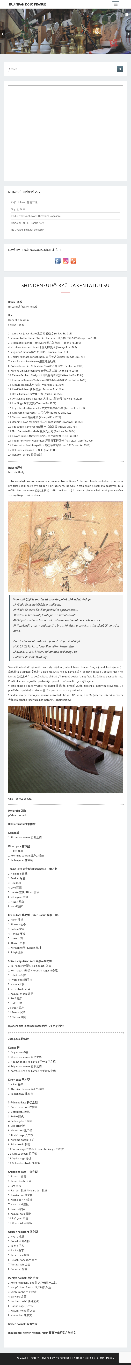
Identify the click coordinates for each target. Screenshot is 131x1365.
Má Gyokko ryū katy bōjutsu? (27, 229)
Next (128, 34)
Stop (126, 14)
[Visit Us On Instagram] (65, 261)
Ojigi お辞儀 (18, 209)
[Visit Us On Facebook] (58, 261)
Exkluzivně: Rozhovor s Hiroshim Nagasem (36, 216)
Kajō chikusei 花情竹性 (24, 202)
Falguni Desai (104, 1357)
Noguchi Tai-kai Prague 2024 (27, 222)
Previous (2, 34)
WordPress (62, 1357)
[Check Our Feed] (73, 261)
